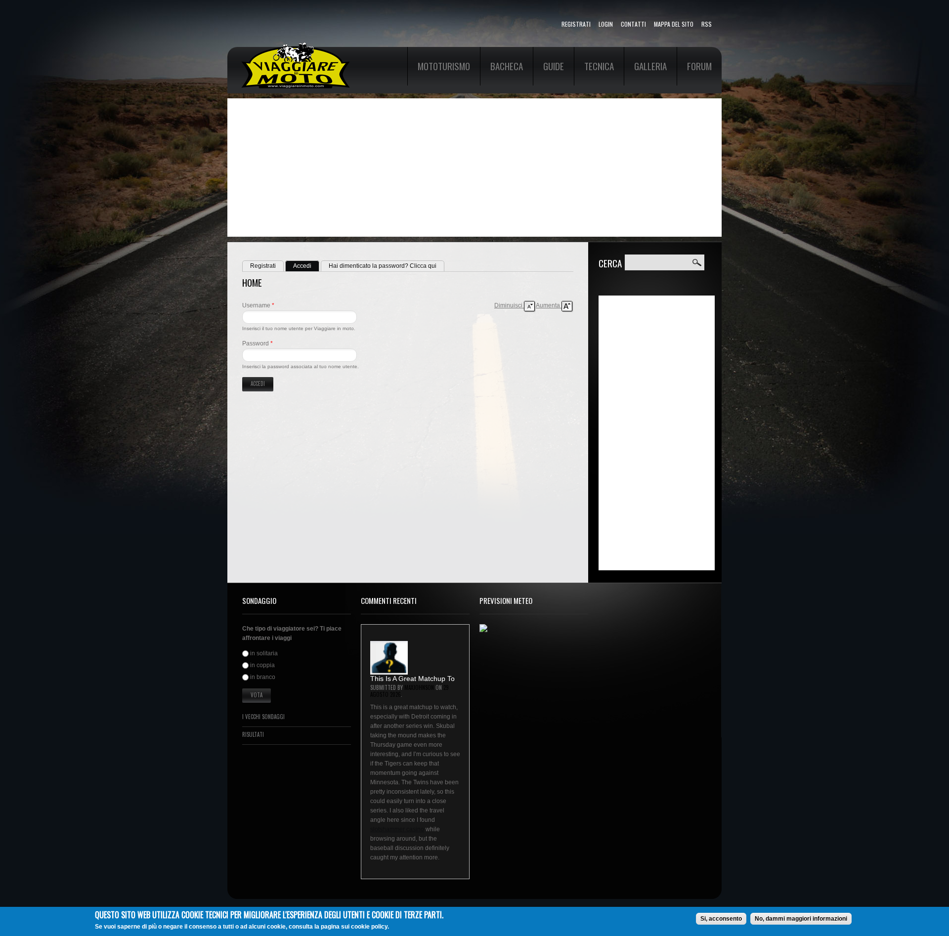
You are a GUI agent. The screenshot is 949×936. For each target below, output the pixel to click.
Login (606, 24)
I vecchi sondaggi (263, 717)
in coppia (262, 665)
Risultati (253, 734)
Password (257, 343)
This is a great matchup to (412, 678)
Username (258, 305)
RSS (706, 24)
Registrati (576, 24)
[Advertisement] (474, 167)
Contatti (633, 24)
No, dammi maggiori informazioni (801, 918)
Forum (699, 66)
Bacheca (506, 66)
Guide (553, 66)
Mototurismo (444, 66)
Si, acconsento (721, 918)
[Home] (295, 46)
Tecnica (599, 66)
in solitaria (264, 653)
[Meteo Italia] (483, 628)
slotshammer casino (397, 829)
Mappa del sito (673, 24)
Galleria (650, 66)
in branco (262, 677)
